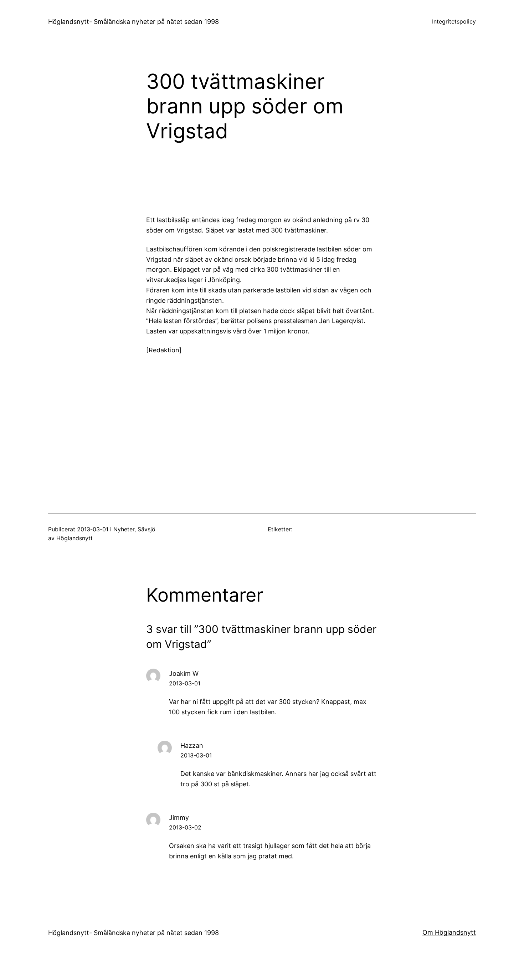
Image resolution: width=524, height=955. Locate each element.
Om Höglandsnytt (449, 932)
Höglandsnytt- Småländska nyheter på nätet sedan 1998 (133, 21)
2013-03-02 (185, 827)
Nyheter (123, 529)
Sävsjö (146, 529)
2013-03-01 (184, 683)
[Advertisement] (320, 181)
